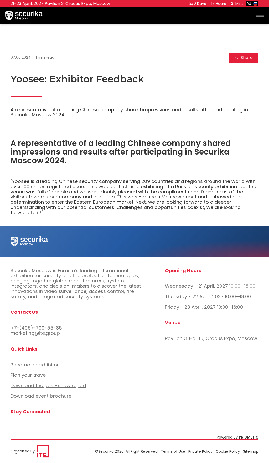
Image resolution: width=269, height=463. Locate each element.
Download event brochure (41, 396)
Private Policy (200, 451)
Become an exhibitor (35, 364)
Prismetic (248, 437)
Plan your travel (29, 375)
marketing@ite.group (35, 333)
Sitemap (250, 451)
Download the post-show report (48, 385)
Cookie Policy (228, 451)
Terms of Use (173, 451)
